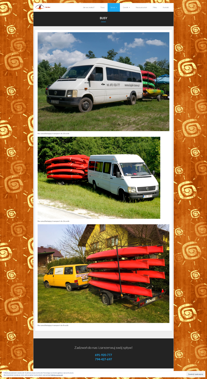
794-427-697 (103, 359)
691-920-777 (103, 354)
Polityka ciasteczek (57, 375)
